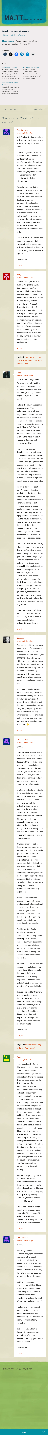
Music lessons (8, 41)
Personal (22, 35)
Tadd (19, 372)
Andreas (20, 638)
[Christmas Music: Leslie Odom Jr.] (12, 89)
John (19, 1057)
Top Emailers (9, 109)
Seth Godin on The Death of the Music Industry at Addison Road (29, 360)
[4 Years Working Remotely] (33, 72)
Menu (24, 1432)
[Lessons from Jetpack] (12, 72)
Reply (21, 265)
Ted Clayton (22, 130)
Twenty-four (39, 109)
